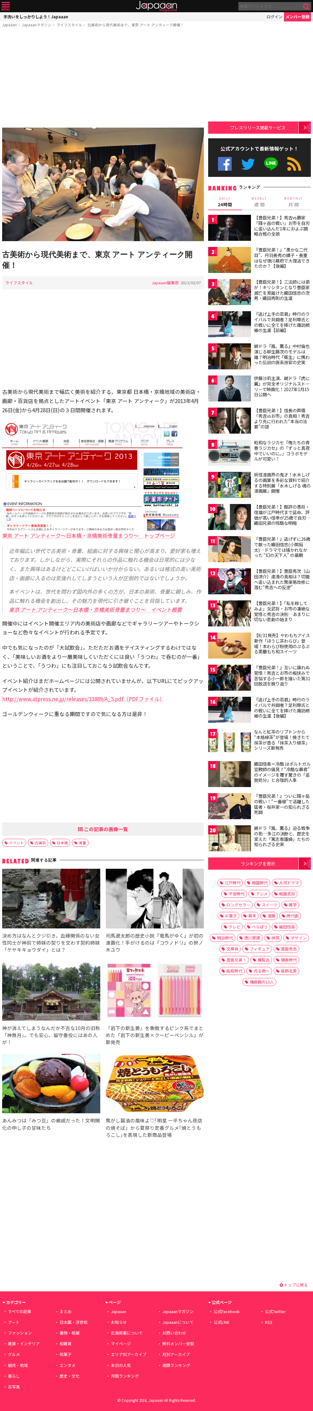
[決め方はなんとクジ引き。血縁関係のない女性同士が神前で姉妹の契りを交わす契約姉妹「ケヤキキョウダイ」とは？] (51, 899)
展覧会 (264, 960)
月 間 (293, 201)
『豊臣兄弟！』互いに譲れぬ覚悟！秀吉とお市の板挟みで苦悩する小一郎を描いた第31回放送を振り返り (282, 675)
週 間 (259, 201)
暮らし (14, 1376)
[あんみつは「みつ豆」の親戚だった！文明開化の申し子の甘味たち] (51, 1084)
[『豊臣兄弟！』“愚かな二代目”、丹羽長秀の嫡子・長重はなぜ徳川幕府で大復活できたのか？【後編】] (229, 261)
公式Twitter (248, 164)
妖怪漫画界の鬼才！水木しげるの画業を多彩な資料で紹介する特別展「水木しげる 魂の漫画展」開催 (282, 482)
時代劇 (293, 916)
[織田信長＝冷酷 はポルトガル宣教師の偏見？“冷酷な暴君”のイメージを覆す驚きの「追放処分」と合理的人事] (229, 775)
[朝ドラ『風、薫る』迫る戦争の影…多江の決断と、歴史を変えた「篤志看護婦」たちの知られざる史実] (229, 839)
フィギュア (260, 949)
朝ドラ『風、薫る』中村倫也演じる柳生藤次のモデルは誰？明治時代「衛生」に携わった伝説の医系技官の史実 (282, 354)
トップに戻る (295, 1285)
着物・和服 (69, 1333)
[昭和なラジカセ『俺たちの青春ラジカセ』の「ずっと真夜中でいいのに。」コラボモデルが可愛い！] (229, 454)
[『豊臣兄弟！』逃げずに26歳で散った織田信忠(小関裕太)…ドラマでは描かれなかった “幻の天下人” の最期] (229, 550)
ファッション (20, 1333)
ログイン (274, 17)
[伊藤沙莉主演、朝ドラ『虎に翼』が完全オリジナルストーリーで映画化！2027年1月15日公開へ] (229, 389)
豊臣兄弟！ (236, 960)
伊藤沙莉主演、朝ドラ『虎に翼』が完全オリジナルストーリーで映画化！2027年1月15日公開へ (282, 386)
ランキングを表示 (258, 863)
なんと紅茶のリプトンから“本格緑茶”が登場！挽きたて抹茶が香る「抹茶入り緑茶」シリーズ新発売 (282, 739)
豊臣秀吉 (289, 949)
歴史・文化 (69, 1376)
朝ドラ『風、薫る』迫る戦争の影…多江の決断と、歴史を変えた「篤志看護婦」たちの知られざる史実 (282, 836)
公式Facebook (225, 164)
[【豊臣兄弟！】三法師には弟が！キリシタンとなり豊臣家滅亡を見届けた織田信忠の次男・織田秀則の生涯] (229, 293)
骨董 (82, 842)
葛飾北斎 (289, 971)
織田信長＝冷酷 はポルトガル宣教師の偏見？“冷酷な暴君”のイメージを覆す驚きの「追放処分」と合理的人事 (282, 771)
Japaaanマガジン (36, 24)
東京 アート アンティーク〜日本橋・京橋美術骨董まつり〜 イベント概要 (95, 609)
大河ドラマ (289, 883)
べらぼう (260, 927)
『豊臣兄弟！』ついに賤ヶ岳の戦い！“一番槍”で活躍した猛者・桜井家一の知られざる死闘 (282, 804)
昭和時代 (234, 971)
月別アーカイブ (176, 1354)
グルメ (14, 1354)
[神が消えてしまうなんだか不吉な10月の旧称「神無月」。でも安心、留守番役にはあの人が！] (51, 992)
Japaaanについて (177, 1322)
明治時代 (225, 938)
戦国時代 (260, 883)
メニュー (6, 6)
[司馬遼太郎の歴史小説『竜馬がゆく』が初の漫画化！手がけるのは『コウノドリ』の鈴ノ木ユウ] (155, 899)
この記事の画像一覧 (105, 829)
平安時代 (237, 894)
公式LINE (271, 164)
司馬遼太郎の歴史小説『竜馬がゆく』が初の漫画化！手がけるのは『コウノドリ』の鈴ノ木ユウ (155, 942)
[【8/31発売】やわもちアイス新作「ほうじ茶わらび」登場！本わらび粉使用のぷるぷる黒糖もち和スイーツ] (229, 646)
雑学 (293, 905)
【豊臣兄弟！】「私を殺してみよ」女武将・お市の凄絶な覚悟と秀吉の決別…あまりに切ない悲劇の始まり (282, 611)
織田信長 (287, 927)
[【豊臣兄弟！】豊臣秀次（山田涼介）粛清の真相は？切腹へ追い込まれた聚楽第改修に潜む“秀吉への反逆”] (229, 582)
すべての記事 (19, 1311)
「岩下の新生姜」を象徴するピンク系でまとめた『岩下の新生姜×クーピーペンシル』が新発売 (155, 1035)
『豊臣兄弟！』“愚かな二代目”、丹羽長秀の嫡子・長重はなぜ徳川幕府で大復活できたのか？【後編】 (282, 257)
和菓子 (66, 1354)
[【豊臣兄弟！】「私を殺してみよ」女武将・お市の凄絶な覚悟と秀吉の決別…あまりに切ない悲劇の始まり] (229, 614)
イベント (16, 842)
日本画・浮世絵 (73, 1322)
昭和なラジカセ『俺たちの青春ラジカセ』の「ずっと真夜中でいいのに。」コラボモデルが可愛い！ (282, 450)
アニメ (262, 894)
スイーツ (270, 905)
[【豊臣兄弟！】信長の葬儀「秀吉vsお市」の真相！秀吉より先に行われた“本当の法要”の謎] (229, 421)
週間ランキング (176, 1365)
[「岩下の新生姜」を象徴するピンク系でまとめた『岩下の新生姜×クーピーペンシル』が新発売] (155, 992)
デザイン (299, 938)
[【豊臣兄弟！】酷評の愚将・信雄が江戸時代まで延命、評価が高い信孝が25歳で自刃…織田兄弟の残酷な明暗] (229, 518)
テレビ (235, 927)
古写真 (14, 1387)
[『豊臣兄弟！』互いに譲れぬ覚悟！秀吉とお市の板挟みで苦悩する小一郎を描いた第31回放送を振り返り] (229, 678)
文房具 (232, 949)
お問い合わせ (174, 1333)
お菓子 (231, 916)
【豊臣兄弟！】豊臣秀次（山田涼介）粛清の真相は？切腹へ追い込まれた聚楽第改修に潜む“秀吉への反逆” (282, 579)
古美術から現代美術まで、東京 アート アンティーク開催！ (135, 24)
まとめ (66, 1311)
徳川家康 (252, 938)
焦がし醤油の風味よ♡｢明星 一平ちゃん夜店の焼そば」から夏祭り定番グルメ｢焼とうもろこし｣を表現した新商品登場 (154, 1127)
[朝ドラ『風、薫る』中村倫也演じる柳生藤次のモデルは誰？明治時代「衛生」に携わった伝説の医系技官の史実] (229, 357)
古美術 (40, 842)
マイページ (121, 1343)
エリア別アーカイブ (128, 1354)
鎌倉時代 (289, 960)
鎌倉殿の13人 (262, 982)
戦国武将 (287, 894)
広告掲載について (127, 1333)
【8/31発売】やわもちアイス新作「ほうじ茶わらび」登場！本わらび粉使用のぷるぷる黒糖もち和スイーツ (282, 643)
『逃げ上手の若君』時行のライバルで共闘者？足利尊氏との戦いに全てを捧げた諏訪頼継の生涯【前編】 (282, 322)
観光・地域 (18, 1365)
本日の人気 (121, 1365)
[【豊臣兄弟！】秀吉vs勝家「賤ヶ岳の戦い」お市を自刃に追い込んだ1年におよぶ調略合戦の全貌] (229, 229)
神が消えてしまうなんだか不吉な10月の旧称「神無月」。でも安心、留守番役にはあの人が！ (51, 1035)
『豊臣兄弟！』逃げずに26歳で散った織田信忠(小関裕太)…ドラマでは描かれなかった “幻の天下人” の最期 (282, 547)
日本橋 (62, 842)
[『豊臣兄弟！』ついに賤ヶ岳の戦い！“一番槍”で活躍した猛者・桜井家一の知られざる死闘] (229, 807)
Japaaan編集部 (165, 283)
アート (14, 1322)
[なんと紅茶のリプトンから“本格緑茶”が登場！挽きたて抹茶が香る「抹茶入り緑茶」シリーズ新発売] (229, 743)
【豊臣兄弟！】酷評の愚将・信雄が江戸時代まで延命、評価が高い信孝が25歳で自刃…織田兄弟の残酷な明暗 (282, 514)
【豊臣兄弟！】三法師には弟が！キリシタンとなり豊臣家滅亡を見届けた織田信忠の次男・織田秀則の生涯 (282, 289)
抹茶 (275, 938)
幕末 (252, 916)
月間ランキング (125, 1376)
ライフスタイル (69, 24)
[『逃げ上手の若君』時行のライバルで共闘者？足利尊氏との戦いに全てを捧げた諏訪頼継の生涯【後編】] (229, 711)
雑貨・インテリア (24, 1343)
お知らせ (119, 1322)
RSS (294, 164)
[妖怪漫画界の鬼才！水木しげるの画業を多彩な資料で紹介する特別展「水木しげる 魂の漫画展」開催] (229, 486)
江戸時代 (233, 883)
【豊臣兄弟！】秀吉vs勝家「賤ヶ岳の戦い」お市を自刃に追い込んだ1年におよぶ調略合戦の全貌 (282, 225)
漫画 (271, 916)
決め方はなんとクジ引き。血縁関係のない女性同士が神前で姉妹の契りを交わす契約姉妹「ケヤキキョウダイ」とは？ (51, 942)
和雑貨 (66, 1343)
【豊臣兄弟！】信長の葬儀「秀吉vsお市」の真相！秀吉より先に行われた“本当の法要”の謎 (282, 418)
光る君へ (262, 971)
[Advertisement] (103, 78)
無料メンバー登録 (178, 1343)
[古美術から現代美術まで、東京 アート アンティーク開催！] (103, 185)
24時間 (225, 201)
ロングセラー (238, 905)
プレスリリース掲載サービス (257, 127)
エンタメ (67, 1365)
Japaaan (156, 6)
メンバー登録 (297, 17)
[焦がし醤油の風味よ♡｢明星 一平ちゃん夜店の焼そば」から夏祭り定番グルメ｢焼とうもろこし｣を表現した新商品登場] (155, 1084)
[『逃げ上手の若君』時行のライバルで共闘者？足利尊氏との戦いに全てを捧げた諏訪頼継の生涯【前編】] (229, 325)
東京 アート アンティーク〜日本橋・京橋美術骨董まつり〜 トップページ (88, 535)
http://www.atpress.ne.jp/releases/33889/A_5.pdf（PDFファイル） (83, 699)
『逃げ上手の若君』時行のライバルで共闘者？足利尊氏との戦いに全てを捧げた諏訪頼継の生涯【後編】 (282, 707)
